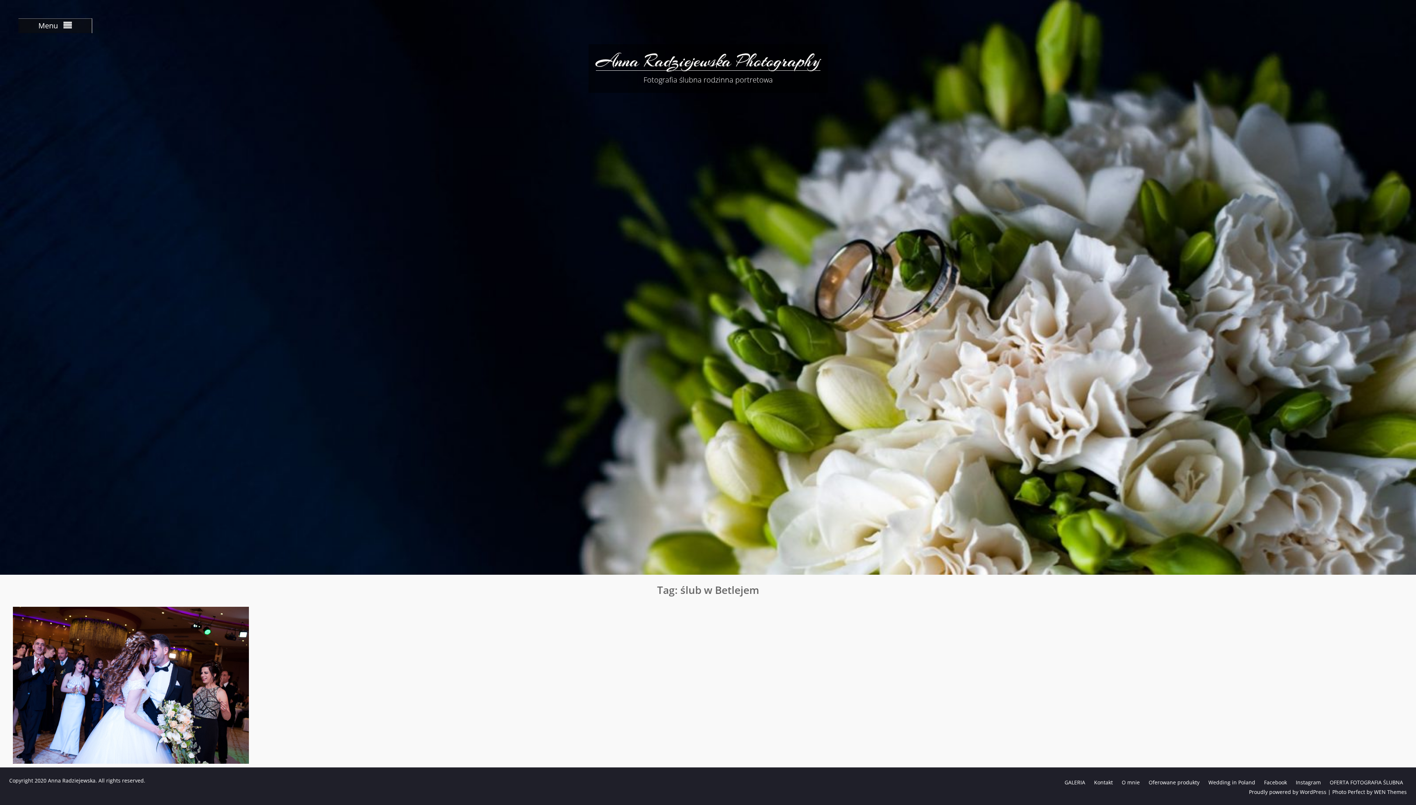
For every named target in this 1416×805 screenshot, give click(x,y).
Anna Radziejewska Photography (708, 61)
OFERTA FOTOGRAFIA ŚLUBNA (1366, 782)
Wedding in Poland (1231, 782)
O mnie (1131, 782)
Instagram (1308, 782)
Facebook (1275, 782)
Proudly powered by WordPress (1287, 791)
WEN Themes (1390, 791)
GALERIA (1075, 782)
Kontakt (1103, 782)
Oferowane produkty (1174, 782)
